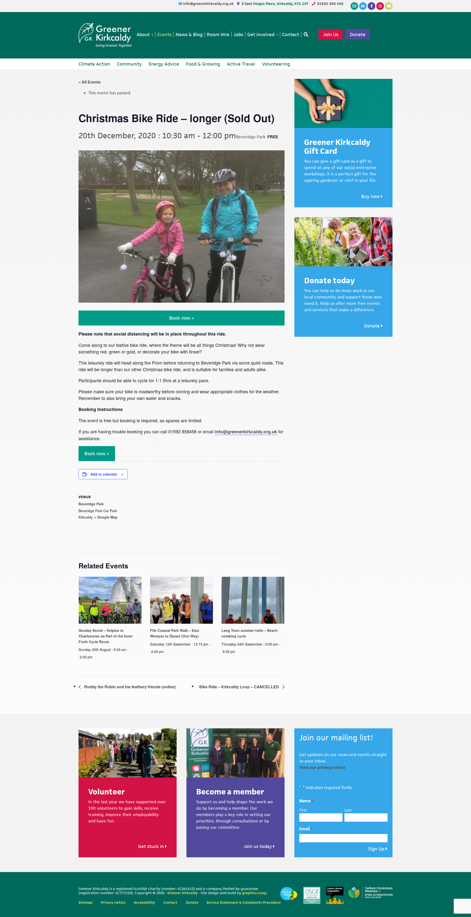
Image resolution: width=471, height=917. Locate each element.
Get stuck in (151, 846)
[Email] (354, 6)
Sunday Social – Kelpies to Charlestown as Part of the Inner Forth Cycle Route (106, 636)
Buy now (371, 196)
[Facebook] (371, 6)
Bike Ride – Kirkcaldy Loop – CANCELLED (239, 687)
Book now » (181, 318)
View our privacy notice (322, 767)
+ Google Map (106, 517)
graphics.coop (254, 892)
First (303, 810)
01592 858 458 (330, 3)
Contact (170, 902)
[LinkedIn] (363, 6)
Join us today (258, 846)
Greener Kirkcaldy (105, 33)
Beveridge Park (91, 503)
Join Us (330, 34)
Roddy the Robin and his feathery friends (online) (129, 687)
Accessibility (144, 902)
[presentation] (110, 600)
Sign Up (376, 849)
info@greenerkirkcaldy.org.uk (209, 3)
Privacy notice (113, 902)
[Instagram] (380, 6)
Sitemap (85, 902)
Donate (358, 34)
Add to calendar (104, 474)
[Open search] (305, 34)
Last (348, 810)
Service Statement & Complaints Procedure (244, 902)
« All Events (89, 82)
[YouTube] (388, 6)
